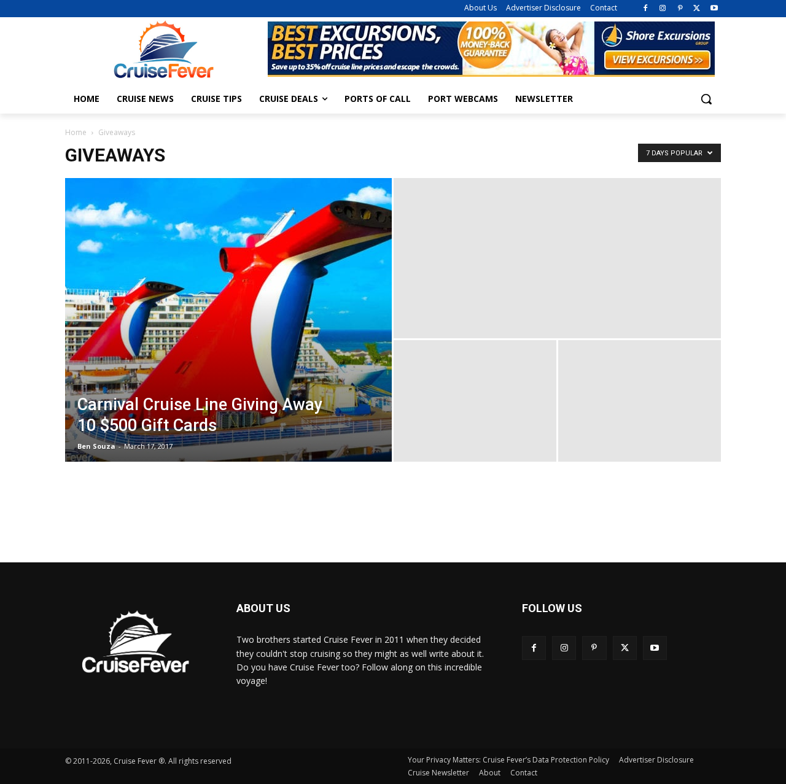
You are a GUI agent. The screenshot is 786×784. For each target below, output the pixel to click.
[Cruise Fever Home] (163, 49)
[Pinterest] (680, 9)
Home (76, 132)
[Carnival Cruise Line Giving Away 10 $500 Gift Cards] (228, 320)
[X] (697, 9)
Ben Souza (96, 446)
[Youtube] (714, 9)
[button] (706, 99)
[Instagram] (663, 9)
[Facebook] (646, 9)
